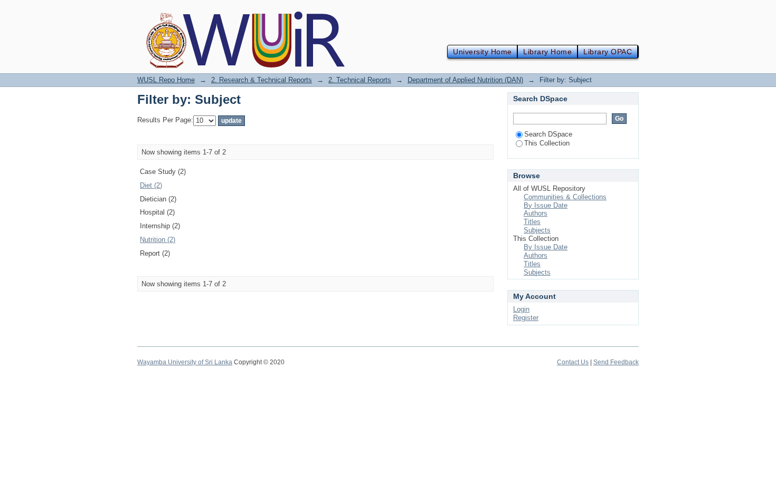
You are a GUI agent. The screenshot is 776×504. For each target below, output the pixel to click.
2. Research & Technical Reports (261, 80)
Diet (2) (151, 185)
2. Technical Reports (359, 80)
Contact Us (573, 362)
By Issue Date (545, 205)
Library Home (547, 51)
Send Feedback (616, 362)
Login (521, 309)
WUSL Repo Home (166, 80)
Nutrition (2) (157, 240)
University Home (482, 51)
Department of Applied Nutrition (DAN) (465, 80)
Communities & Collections (565, 197)
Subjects (537, 230)
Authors (535, 213)
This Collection (547, 143)
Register (525, 318)
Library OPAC (607, 51)
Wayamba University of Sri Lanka (184, 362)
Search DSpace (548, 134)
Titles (532, 222)
